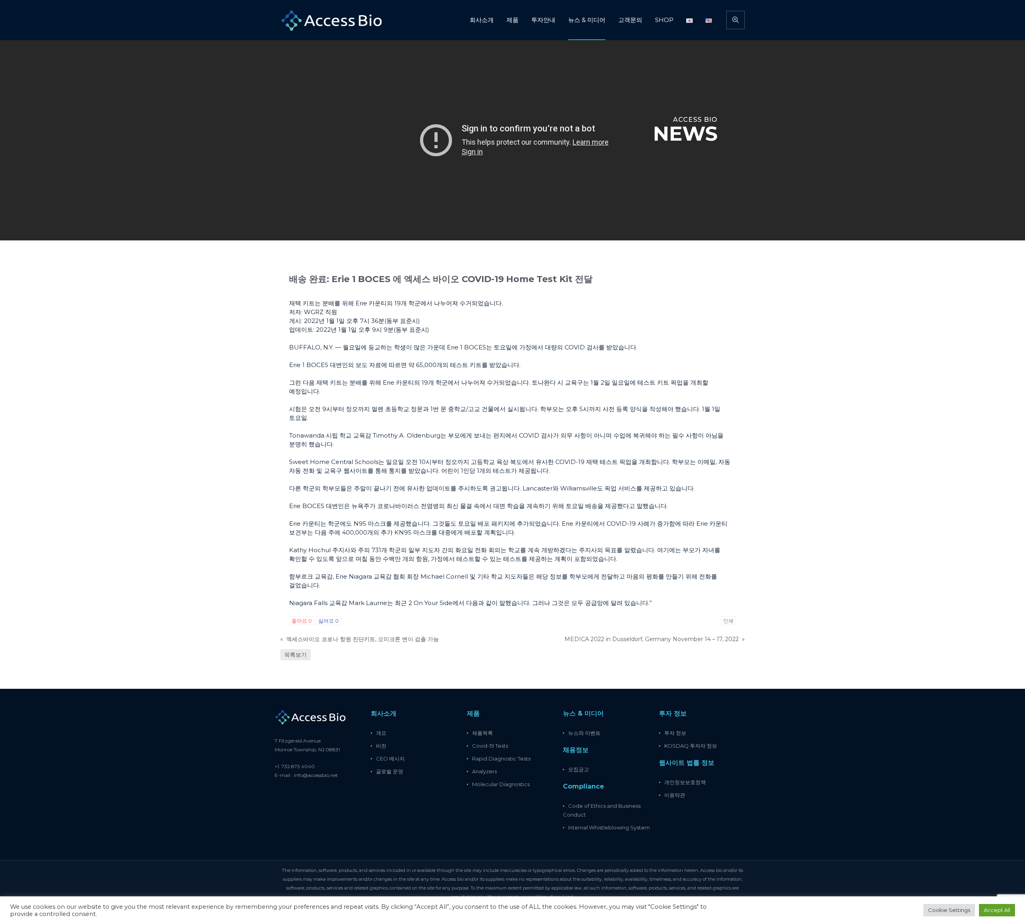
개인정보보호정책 (685, 782)
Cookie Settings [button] (949, 910)
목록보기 (295, 654)
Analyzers (484, 771)
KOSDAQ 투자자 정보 (690, 745)
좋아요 (301, 620)
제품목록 (482, 733)
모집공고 (578, 769)
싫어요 (328, 620)
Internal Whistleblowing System (609, 827)
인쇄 (728, 620)
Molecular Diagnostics (501, 784)
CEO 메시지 (390, 758)
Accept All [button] (997, 910)
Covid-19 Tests (490, 745)
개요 (381, 733)
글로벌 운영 (389, 771)
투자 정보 (675, 733)
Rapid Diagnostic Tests (501, 758)
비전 (381, 745)
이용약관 (674, 795)
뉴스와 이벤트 (584, 733)
